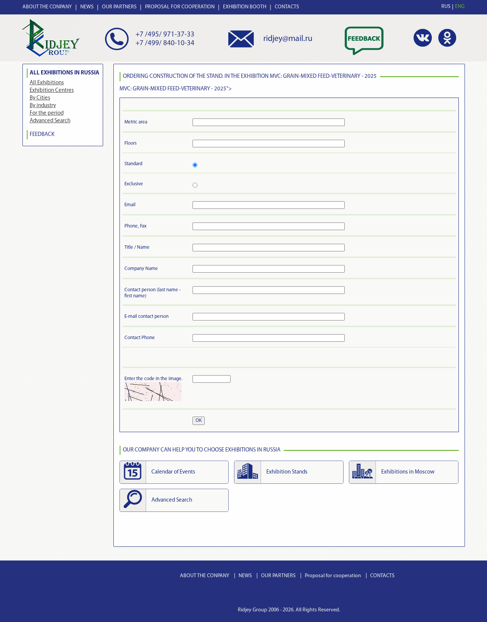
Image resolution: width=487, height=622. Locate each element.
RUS (445, 6)
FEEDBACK (42, 134)
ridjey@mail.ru (287, 39)
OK (199, 420)
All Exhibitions (47, 83)
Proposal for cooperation (333, 576)
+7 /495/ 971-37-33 (164, 34)
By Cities (40, 98)
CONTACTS (287, 7)
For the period (47, 113)
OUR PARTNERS (119, 7)
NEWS (87, 7)
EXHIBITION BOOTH (244, 7)
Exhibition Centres (52, 90)
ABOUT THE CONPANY (47, 7)
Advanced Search (50, 121)
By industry (43, 106)
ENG (460, 6)
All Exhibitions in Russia (64, 73)
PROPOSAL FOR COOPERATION (180, 7)
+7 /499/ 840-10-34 (164, 43)
